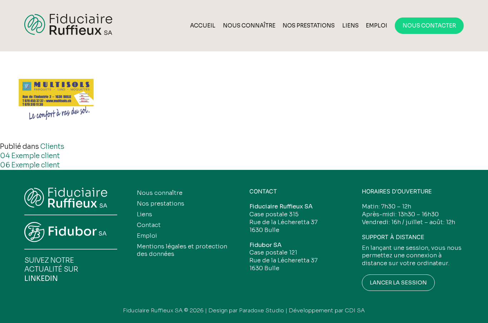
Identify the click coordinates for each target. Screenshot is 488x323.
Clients (52, 146)
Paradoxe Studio (261, 310)
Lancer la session (398, 282)
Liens (350, 25)
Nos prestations (309, 25)
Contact (149, 225)
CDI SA (355, 310)
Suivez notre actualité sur (51, 269)
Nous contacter (429, 25)
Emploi (376, 25)
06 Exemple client (30, 165)
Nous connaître (249, 25)
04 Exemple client (30, 156)
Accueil (202, 25)
